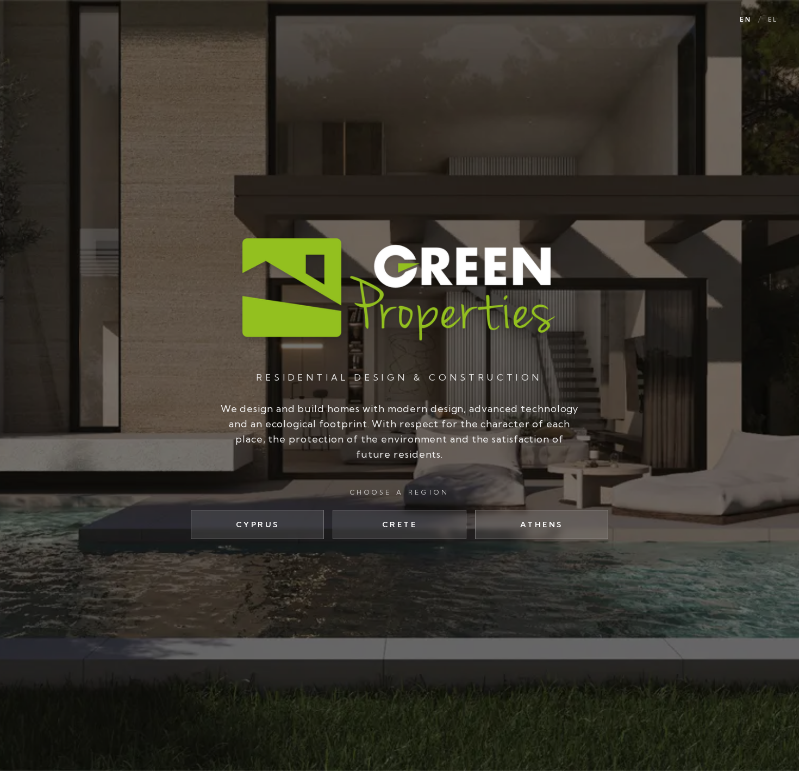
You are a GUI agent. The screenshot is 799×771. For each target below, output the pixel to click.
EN (745, 19)
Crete (399, 524)
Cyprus (257, 524)
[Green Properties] (399, 288)
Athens (541, 524)
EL (772, 19)
